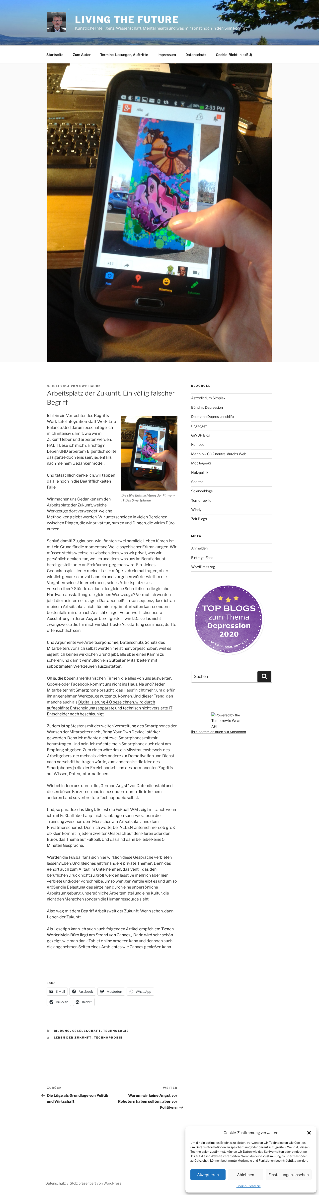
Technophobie (108, 1037)
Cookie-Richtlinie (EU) (234, 54)
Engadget (199, 426)
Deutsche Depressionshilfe (212, 416)
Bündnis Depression (207, 407)
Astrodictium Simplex (208, 398)
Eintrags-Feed (202, 557)
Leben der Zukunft (73, 1037)
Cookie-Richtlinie (249, 1186)
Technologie (116, 1031)
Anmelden (199, 548)
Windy (196, 509)
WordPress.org (203, 567)
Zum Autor (82, 54)
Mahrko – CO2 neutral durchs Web (218, 454)
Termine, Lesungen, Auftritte (124, 54)
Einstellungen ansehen (288, 1175)
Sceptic (197, 482)
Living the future (127, 19)
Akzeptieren (208, 1175)
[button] (309, 1132)
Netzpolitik (199, 472)
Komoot (197, 444)
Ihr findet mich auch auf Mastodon (218, 732)
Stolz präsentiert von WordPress (95, 1183)
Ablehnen (245, 1175)
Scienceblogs (202, 491)
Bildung (62, 1031)
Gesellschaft (86, 1031)
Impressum (167, 54)
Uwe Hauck (90, 386)
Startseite (54, 54)
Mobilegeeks (201, 463)
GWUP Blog (200, 435)
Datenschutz (195, 54)
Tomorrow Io (201, 500)
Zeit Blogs (199, 519)
